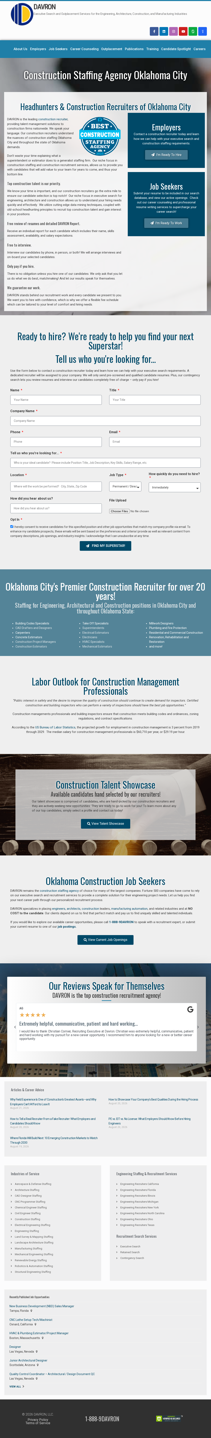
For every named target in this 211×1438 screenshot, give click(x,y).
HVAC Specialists (93, 641)
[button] (15, 1027)
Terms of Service (38, 1423)
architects (73, 909)
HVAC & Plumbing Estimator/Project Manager (39, 1333)
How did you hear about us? (31, 498)
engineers (58, 909)
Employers (38, 49)
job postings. (67, 926)
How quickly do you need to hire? (174, 474)
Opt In (15, 519)
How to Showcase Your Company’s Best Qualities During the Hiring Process (153, 1099)
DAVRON (44, 7)
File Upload (117, 500)
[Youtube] (183, 31)
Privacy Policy (38, 1420)
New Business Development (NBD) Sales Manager (41, 1306)
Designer (15, 1346)
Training (152, 49)
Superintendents (93, 628)
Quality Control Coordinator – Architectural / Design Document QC (52, 1374)
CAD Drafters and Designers (33, 628)
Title (113, 390)
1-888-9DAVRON (121, 922)
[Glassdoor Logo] (193, 31)
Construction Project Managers (35, 641)
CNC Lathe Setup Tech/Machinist (30, 1319)
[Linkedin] (163, 31)
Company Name (22, 411)
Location (17, 475)
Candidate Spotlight (176, 49)
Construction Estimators (31, 646)
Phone (15, 432)
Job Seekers (58, 49)
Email (113, 432)
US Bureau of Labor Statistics (55, 727)
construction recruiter (53, 119)
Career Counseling (84, 49)
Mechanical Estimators (97, 646)
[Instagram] (173, 31)
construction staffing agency (59, 891)
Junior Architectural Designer (28, 1360)
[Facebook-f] (154, 31)
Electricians (89, 637)
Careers (199, 49)
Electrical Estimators (95, 632)
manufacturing (121, 909)
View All (15, 1386)
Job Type (116, 475)
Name (15, 390)
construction (90, 909)
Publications (134, 49)
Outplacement (111, 49)
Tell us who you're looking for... (35, 453)
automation (140, 909)
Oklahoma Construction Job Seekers (105, 881)
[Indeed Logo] (202, 31)
